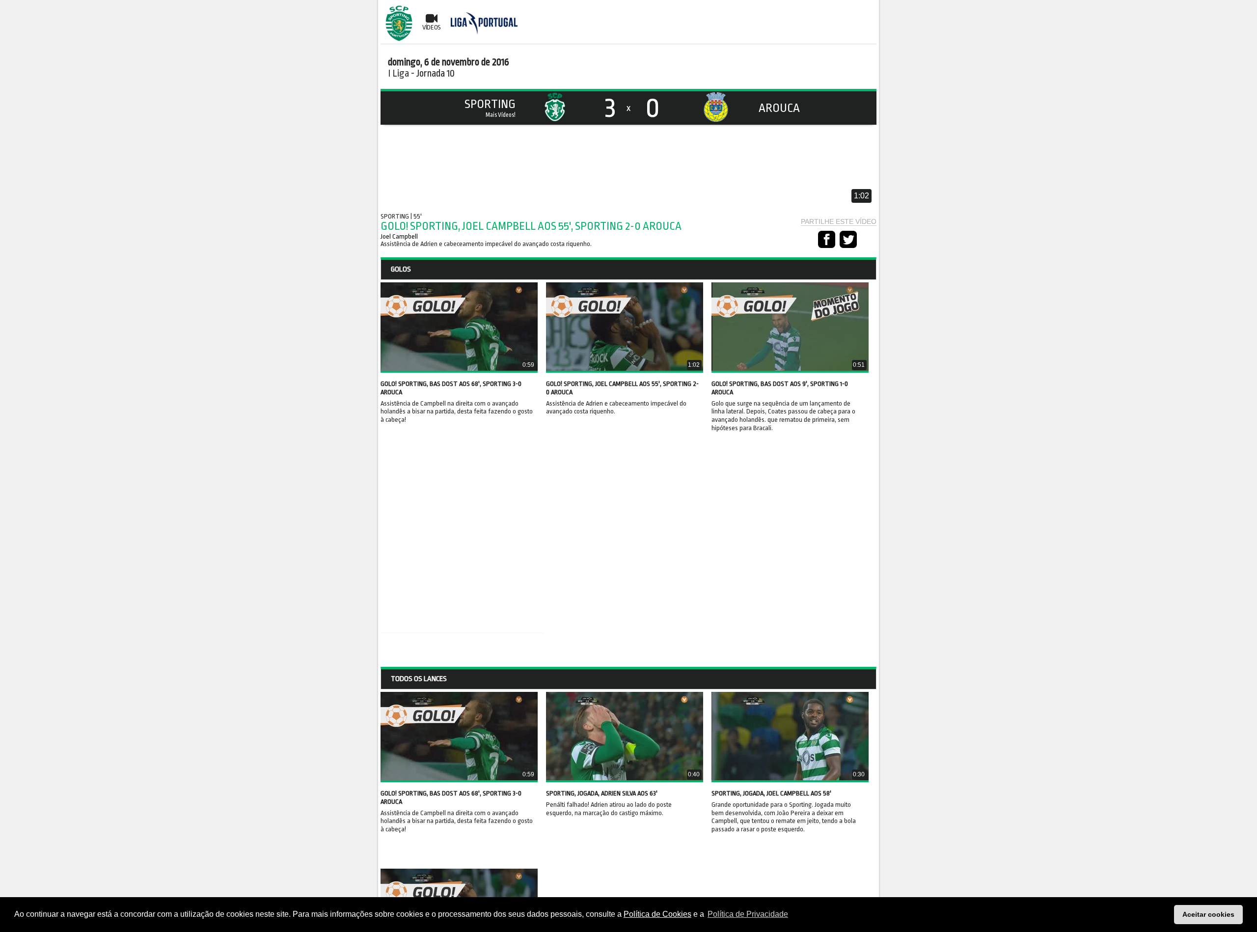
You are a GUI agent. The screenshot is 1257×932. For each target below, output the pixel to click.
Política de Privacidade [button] (748, 914)
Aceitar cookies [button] (1208, 914)
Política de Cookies (657, 914)
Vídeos (431, 27)
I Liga (398, 73)
